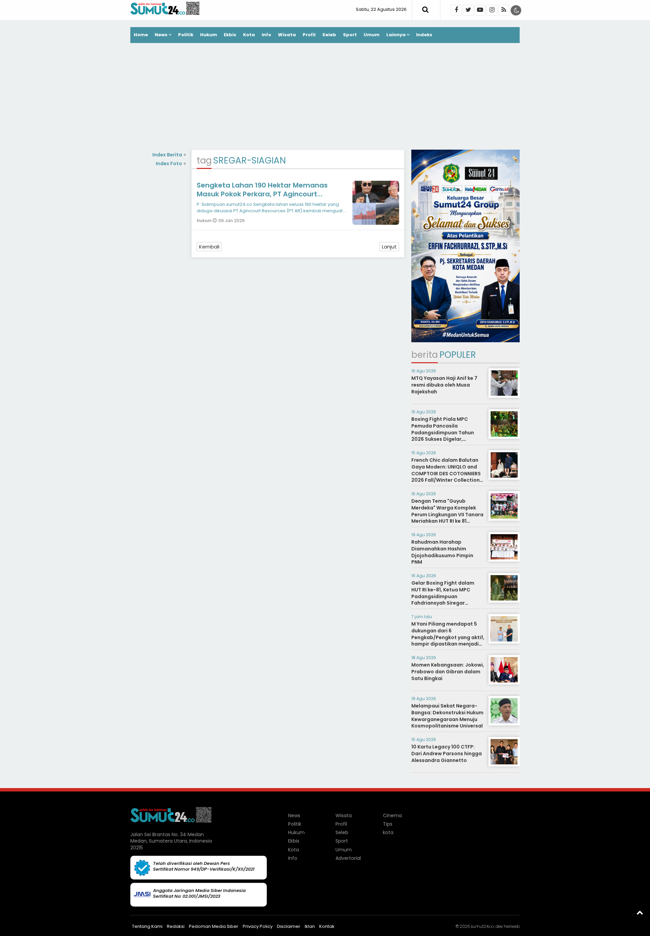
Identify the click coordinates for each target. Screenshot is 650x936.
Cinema (392, 815)
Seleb (329, 34)
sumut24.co (482, 926)
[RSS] (504, 10)
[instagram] (492, 10)
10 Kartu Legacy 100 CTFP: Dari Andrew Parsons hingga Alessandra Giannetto (446, 753)
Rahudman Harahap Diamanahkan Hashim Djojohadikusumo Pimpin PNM (442, 552)
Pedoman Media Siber (213, 926)
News (161, 34)
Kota (249, 34)
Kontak (326, 926)
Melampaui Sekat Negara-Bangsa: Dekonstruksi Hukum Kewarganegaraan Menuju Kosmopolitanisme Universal (447, 715)
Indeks (424, 34)
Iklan (310, 926)
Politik (185, 34)
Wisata (287, 34)
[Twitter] (468, 10)
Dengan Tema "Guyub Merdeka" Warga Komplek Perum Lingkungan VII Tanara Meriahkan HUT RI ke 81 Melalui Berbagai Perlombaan (447, 518)
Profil (309, 34)
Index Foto (171, 163)
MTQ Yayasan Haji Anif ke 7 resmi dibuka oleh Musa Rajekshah (444, 385)
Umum (372, 34)
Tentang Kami (147, 926)
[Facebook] (456, 10)
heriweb (512, 926)
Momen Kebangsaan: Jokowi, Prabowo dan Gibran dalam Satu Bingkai (447, 671)
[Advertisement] (325, 97)
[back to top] (640, 912)
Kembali (209, 246)
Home (141, 34)
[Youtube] (480, 10)
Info (266, 34)
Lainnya (396, 34)
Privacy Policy (258, 926)
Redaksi (176, 926)
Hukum (208, 34)
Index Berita (169, 154)
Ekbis (230, 34)
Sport (350, 34)
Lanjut (389, 246)
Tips (387, 824)
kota (388, 832)
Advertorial (348, 858)
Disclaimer (288, 926)
